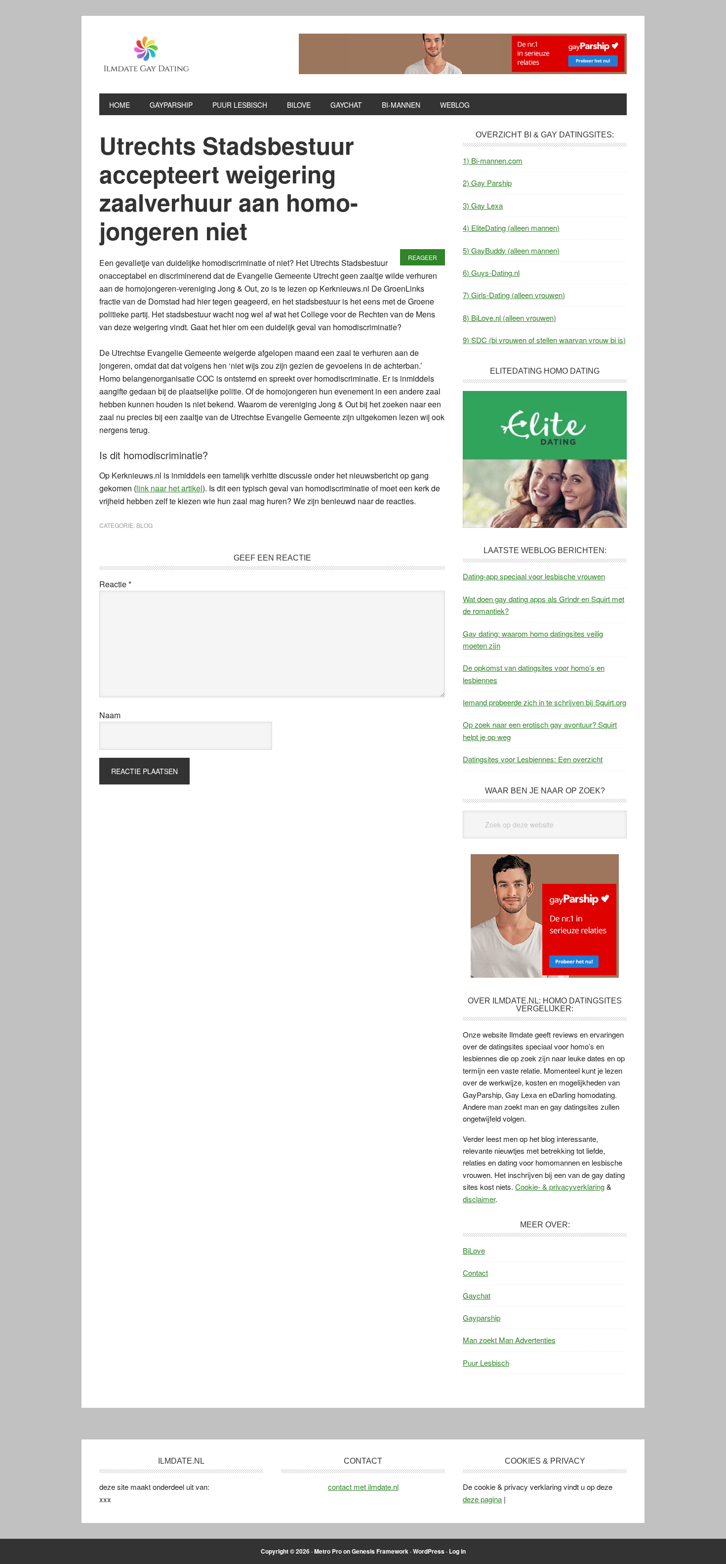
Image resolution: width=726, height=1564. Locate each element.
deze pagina (482, 1499)
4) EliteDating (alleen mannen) (511, 227)
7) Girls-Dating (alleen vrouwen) (514, 295)
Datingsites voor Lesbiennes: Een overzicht (533, 759)
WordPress (428, 1551)
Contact (475, 1272)
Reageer (422, 257)
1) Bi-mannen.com (493, 160)
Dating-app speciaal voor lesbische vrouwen (534, 576)
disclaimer (479, 1199)
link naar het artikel (169, 488)
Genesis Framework (380, 1551)
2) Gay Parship (487, 182)
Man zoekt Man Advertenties (509, 1340)
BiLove (474, 1250)
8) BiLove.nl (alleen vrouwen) (509, 317)
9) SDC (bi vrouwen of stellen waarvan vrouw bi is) (544, 340)
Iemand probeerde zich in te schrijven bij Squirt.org (544, 702)
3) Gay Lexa (483, 205)
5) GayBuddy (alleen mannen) (511, 250)
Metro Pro (328, 1551)
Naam (110, 715)
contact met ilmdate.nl (363, 1486)
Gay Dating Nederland (166, 53)
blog (144, 525)
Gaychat (476, 1295)
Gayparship (481, 1317)
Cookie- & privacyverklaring (560, 1186)
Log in (457, 1551)
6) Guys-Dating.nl (491, 272)
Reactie (115, 584)
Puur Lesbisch (486, 1362)
